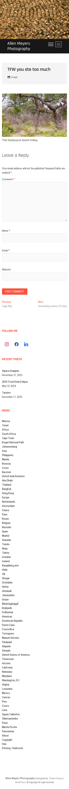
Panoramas (8, 731)
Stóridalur (7, 582)
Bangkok (6, 489)
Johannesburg (9, 446)
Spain (5, 531)
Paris (4, 514)
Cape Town (8, 438)
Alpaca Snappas (10, 371)
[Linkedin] (26, 344)
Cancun (6, 697)
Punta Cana (8, 625)
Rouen (5, 518)
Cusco (5, 705)
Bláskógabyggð (10, 603)
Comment (8, 179)
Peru (4, 701)
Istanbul (6, 557)
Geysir (5, 599)
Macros (6, 421)
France (5, 510)
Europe (5, 497)
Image (14, 77)
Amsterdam (8, 506)
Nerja (5, 548)
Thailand (6, 484)
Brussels (6, 527)
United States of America (16, 654)
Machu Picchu (9, 727)
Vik (3, 574)
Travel (5, 425)
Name (6, 230)
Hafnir (5, 586)
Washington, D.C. (11, 680)
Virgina (5, 684)
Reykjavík (7, 608)
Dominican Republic (12, 620)
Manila (5, 459)
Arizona (6, 663)
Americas (7, 616)
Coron (5, 468)
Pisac (5, 722)
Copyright (7, 739)
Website (6, 269)
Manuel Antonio (10, 637)
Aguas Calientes (11, 714)
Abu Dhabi (7, 480)
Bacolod (6, 472)
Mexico (6, 693)
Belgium (6, 523)
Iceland (6, 561)
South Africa (9, 434)
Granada (6, 540)
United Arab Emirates (13, 476)
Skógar (6, 578)
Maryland (7, 676)
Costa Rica (8, 629)
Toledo (6, 544)
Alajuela (6, 646)
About (5, 735)
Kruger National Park (13, 442)
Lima (4, 710)
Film (4, 744)
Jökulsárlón (8, 595)
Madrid (5, 535)
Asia (4, 451)
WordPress (20, 782)
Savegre (6, 650)
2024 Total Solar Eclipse (15, 381)
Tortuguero (8, 633)
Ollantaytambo (10, 718)
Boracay (6, 463)
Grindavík (7, 591)
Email (6, 250)
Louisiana (7, 688)
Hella (4, 569)
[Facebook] (16, 344)
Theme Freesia (56, 778)
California (7, 667)
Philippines (7, 455)
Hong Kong (8, 493)
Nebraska (7, 671)
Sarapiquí (7, 642)
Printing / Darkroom (12, 748)
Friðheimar (7, 612)
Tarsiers (6, 392)
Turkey (5, 552)
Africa (5, 429)
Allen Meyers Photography (18, 46)
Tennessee (8, 659)
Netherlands (8, 501)
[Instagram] (7, 344)
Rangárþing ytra (10, 565)
